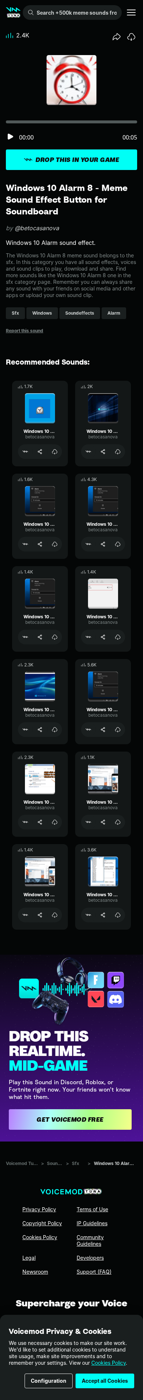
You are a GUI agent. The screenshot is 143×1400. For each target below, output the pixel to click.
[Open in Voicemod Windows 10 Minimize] (25, 822)
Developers (90, 1258)
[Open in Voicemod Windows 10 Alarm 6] (88, 451)
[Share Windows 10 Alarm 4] (40, 637)
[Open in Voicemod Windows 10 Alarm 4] (25, 637)
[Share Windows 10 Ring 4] (103, 822)
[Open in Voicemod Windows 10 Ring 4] (88, 822)
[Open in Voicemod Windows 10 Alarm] (88, 729)
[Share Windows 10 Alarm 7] (40, 544)
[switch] (10, 137)
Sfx (75, 1163)
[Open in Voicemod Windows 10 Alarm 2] (88, 637)
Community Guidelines (90, 1240)
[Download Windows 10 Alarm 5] (54, 451)
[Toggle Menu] (131, 12)
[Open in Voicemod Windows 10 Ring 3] (25, 915)
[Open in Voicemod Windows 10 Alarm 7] (25, 544)
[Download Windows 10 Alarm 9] (54, 729)
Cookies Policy (108, 1363)
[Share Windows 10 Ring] (103, 915)
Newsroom (35, 1272)
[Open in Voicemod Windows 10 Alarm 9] (25, 729)
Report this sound (24, 330)
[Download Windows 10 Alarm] (117, 729)
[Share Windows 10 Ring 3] (40, 915)
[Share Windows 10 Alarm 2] (103, 637)
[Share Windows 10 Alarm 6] (103, 451)
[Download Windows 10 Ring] (117, 915)
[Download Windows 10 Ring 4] (117, 822)
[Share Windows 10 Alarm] (103, 729)
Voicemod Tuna (22, 1163)
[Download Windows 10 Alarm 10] (117, 544)
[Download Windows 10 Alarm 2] (117, 637)
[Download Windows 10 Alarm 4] (54, 637)
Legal (29, 1258)
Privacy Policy (39, 1209)
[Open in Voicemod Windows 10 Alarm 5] (25, 451)
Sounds (55, 1163)
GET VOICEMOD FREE (70, 1119)
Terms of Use (92, 1209)
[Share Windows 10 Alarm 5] (40, 451)
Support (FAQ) (94, 1272)
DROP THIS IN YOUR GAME (77, 159)
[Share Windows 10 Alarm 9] (40, 729)
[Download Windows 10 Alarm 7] (54, 544)
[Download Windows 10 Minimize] (54, 822)
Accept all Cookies (105, 1381)
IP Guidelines (92, 1223)
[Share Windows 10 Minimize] (40, 822)
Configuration (48, 1381)
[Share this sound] (116, 37)
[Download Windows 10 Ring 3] (54, 915)
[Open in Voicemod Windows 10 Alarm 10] (88, 544)
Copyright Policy (42, 1223)
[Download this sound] (131, 37)
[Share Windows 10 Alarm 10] (103, 544)
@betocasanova (37, 228)
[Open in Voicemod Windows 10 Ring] (88, 915)
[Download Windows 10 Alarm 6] (117, 451)
